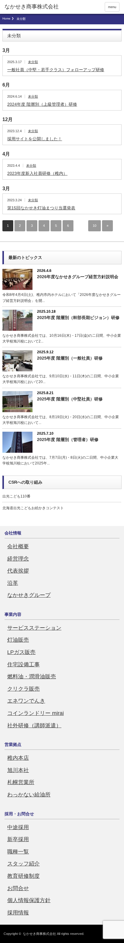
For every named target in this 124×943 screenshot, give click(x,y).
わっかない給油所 (29, 795)
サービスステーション (34, 628)
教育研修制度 (23, 876)
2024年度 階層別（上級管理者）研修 (42, 104)
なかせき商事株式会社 (39, 933)
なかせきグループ (29, 595)
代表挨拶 (18, 571)
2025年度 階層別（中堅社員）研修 (70, 399)
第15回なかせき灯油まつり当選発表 (41, 207)
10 (94, 225)
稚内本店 (18, 758)
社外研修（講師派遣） (34, 725)
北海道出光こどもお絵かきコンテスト (33, 508)
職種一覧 (18, 852)
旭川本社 (18, 770)
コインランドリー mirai (35, 713)
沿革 (12, 583)
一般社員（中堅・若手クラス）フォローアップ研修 (55, 69)
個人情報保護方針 (29, 900)
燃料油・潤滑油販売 (31, 677)
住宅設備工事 (23, 665)
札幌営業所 (20, 782)
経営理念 (18, 559)
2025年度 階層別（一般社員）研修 (70, 358)
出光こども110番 (16, 496)
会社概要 (18, 546)
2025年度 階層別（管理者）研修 (67, 439)
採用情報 (18, 913)
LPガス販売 (21, 652)
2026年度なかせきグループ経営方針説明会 (77, 276)
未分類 (33, 62)
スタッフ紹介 (23, 864)
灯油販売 (18, 640)
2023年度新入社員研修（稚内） (37, 173)
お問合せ (18, 888)
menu (112, 7)
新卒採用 (18, 839)
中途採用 (18, 827)
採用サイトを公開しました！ (34, 138)
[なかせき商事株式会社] (32, 7)
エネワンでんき (26, 701)
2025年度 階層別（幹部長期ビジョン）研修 (78, 317)
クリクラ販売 (23, 689)
